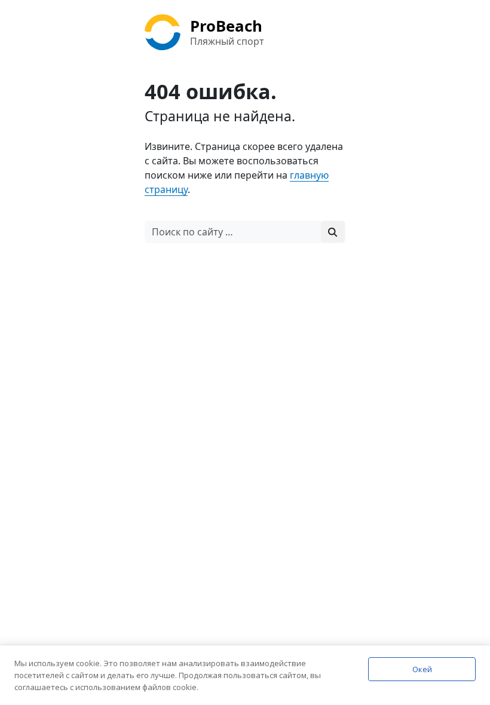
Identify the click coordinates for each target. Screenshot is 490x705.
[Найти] (332, 231)
